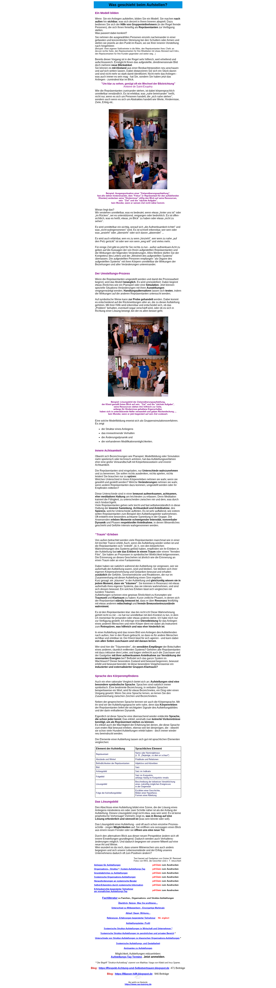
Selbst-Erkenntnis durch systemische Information (118, 885)
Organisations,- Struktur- (106, 869)
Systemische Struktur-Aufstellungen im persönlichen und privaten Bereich (137, 933)
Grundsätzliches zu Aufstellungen (111, 873)
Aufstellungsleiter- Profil (138, 923)
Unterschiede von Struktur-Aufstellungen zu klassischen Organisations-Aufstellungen (137, 938)
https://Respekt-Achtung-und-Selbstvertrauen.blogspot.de (134, 968)
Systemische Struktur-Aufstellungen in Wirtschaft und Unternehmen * (138, 928)
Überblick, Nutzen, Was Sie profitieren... (138, 903)
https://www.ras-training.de (138, 984)
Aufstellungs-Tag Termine (126, 956)
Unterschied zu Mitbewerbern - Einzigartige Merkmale (138, 908)
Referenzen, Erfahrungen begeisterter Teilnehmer (131, 918)
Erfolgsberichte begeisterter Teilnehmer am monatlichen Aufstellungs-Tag (113, 890)
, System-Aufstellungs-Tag (132, 869)
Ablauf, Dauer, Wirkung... (138, 913)
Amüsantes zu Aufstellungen (138, 948)
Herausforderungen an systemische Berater (115, 881)
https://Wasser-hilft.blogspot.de (134, 973)
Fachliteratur (110, 898)
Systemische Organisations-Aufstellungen (115, 877)
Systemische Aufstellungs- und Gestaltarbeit (138, 943)
